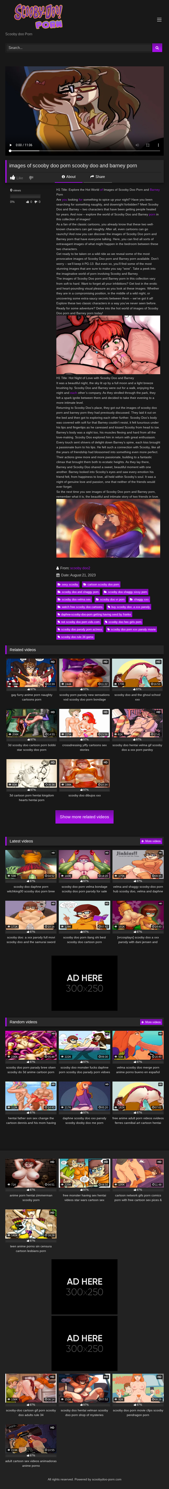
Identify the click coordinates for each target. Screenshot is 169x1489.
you (64, 199)
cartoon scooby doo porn (103, 584)
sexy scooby (70, 584)
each (73, 392)
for (81, 199)
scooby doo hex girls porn (124, 622)
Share (100, 177)
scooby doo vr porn (112, 599)
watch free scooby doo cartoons (82, 607)
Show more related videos (84, 817)
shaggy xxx (141, 599)
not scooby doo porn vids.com (80, 622)
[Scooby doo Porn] (84, 18)
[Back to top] (155, 1476)
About (70, 177)
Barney (155, 189)
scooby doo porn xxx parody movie (133, 629)
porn (152, 214)
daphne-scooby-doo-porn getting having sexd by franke (96, 614)
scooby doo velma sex (76, 599)
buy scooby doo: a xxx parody (130, 607)
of (101, 189)
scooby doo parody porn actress (81, 629)
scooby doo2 (80, 568)
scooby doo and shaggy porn (80, 592)
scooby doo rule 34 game (77, 637)
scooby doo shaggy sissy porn (127, 592)
